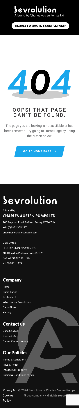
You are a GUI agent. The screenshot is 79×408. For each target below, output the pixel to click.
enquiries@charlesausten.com (20, 232)
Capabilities (9, 307)
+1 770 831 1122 (12, 263)
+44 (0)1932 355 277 (15, 227)
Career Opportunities (15, 341)
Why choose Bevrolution (17, 302)
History (7, 312)
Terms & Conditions (14, 359)
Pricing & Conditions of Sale (19, 374)
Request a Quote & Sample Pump (40, 25)
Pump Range (10, 291)
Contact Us (9, 335)
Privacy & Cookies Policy (9, 395)
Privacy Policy (10, 364)
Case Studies (10, 330)
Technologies (10, 297)
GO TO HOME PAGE (37, 151)
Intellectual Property (15, 369)
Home (6, 286)
